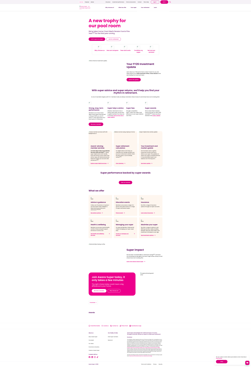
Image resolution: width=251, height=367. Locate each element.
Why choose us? (114, 291)
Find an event (119, 213)
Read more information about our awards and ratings (140, 355)
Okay (223, 361)
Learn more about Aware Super (135, 261)
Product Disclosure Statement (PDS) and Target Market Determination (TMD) (143, 347)
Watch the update (134, 79)
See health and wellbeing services (97, 234)
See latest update (145, 163)
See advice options (96, 213)
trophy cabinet (156, 115)
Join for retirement (113, 39)
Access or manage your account (122, 234)
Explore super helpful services (99, 163)
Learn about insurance (147, 213)
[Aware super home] (85, 7)
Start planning (119, 163)
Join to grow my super (97, 39)
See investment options (147, 235)
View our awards (125, 182)
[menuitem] (109, 7)
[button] (155, 2)
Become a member (96, 124)
